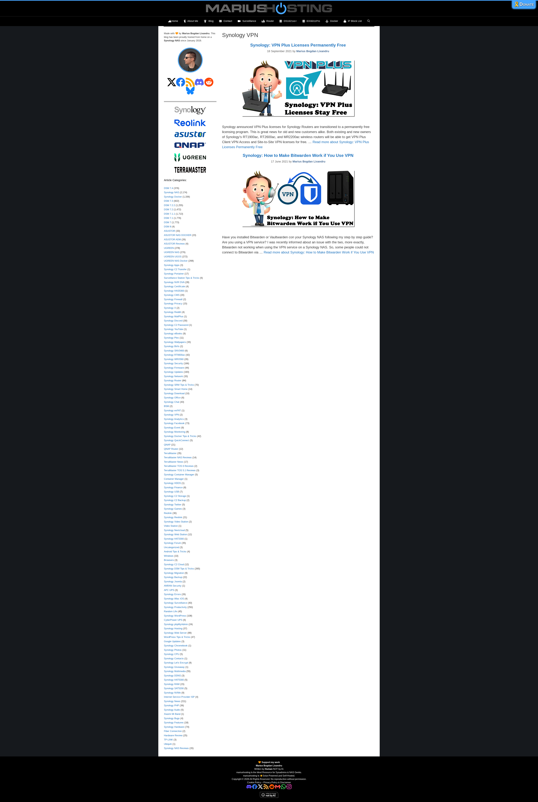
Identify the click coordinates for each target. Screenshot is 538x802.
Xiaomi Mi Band (172, 714)
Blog (211, 21)
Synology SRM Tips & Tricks (179, 385)
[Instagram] (289, 786)
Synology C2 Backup (175, 500)
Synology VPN (171, 414)
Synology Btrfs (171, 346)
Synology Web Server (175, 633)
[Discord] (248, 786)
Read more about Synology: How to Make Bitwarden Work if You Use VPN (319, 252)
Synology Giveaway (174, 667)
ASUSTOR (169, 231)
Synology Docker (173, 196)
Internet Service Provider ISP (179, 697)
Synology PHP (171, 705)
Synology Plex (171, 337)
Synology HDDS (172, 483)
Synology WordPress (175, 615)
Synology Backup (173, 577)
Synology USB (171, 491)
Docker (334, 21)
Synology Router (172, 380)
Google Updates (172, 641)
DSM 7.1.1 (169, 214)
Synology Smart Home (175, 389)
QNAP (167, 444)
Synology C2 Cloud (174, 564)
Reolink (168, 513)
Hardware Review (173, 735)
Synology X (170, 308)
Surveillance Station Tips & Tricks (181, 278)
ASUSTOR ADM (172, 239)
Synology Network (173, 376)
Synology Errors (172, 594)
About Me (192, 21)
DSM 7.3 (168, 201)
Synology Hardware (174, 727)
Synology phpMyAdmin (176, 624)
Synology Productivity (175, 607)
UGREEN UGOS (172, 256)
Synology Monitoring (174, 432)
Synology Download (174, 393)
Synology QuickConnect (176, 440)
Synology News (172, 701)
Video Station (171, 526)
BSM (166, 406)
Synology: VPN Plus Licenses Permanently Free (298, 45)
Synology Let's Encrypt (176, 662)
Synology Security (173, 363)
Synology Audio (172, 709)
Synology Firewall (173, 299)
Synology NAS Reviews (176, 748)
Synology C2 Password (176, 325)
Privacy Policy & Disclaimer (277, 782)
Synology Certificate (174, 286)
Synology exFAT (172, 410)
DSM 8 (167, 226)
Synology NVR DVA (174, 282)
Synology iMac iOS (174, 598)
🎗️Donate (524, 4)
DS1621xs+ (290, 21)
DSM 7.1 (168, 218)
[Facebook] (254, 786)
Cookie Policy (254, 782)
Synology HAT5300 (174, 679)
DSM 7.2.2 (169, 205)
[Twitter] (260, 786)
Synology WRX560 (174, 359)
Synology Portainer (174, 273)
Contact (227, 21)
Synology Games (173, 508)
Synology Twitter (172, 504)
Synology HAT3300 (174, 538)
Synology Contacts (174, 658)
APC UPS (169, 590)
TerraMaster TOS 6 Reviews (179, 466)
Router (270, 21)
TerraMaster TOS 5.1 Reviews (180, 470)
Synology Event (172, 427)
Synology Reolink (173, 517)
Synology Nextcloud (174, 530)
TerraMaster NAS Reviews (178, 457)
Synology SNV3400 (174, 350)
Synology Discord (173, 320)
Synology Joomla (173, 581)
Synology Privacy (173, 303)
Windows (168, 556)
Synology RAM (171, 684)
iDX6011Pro (313, 21)
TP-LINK (168, 739)
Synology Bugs (172, 718)
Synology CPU (171, 654)
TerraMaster (170, 453)
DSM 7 (167, 222)
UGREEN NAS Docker (176, 260)
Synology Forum (172, 543)
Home (174, 21)
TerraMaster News (173, 462)
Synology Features (174, 722)
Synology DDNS (172, 675)
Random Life (170, 611)
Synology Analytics (174, 419)
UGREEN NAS (171, 252)
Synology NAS (171, 192)
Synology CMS (171, 295)
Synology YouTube (173, 329)
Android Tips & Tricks (175, 551)
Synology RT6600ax (174, 355)
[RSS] (266, 786)
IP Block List (355, 21)
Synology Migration (174, 573)
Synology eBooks (173, 333)
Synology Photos (173, 650)
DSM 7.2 (168, 209)
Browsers (169, 560)
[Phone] (271, 786)
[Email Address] (277, 786)
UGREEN (169, 248)
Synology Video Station (176, 521)
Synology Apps (171, 265)
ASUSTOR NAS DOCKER (177, 235)
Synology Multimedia (175, 671)
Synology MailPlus (173, 316)
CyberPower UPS (173, 620)
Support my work (270, 762)
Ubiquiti (168, 744)
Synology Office (172, 397)
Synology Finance (173, 487)
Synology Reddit (172, 312)
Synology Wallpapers (175, 342)
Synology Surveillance (175, 603)
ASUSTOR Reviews (174, 243)
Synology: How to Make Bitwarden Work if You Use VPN (298, 155)
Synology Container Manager (179, 474)
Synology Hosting (173, 628)
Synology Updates (173, 372)
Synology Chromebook (176, 645)
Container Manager (174, 479)
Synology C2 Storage (175, 496)
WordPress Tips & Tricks (177, 637)
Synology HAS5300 (174, 290)
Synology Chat (171, 402)
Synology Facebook (174, 423)
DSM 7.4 (168, 188)
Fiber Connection (173, 731)
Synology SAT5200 (174, 688)
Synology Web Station (175, 534)
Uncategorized (171, 547)
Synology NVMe (172, 692)
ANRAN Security (172, 585)
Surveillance (249, 21)
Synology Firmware (174, 367)
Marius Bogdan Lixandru (269, 765)
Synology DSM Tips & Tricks (179, 568)
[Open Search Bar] (369, 21)
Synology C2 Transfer (175, 269)
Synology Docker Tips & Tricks (180, 436)
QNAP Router (171, 449)
